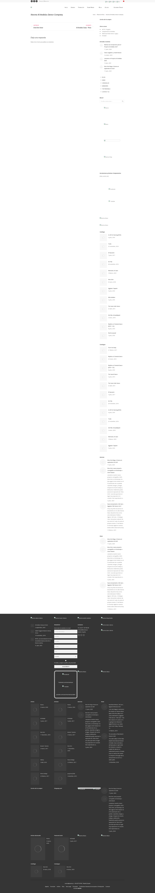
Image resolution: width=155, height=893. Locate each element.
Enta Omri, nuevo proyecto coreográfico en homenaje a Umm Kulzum (114, 470)
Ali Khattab (42, 718)
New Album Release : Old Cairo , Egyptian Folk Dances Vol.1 (116, 705)
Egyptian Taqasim (112, 288)
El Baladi (104, 35)
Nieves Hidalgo (43, 773)
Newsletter (46, 1)
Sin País (110, 261)
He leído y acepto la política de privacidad (65, 663)
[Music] (111, 1)
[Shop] (118, 1)
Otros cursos (103, 26)
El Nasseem (111, 253)
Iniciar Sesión (37, 42)
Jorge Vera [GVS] (71, 773)
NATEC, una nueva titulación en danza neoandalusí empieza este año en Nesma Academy (43, 641)
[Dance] (107, 1)
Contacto (41, 1)
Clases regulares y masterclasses (112, 52)
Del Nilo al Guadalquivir (114, 315)
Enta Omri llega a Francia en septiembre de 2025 (111, 67)
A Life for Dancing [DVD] (114, 235)
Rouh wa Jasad (112, 333)
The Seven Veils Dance (114, 306)
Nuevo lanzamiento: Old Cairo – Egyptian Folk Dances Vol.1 (115, 505)
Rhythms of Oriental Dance (115, 356)
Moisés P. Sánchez (44, 746)
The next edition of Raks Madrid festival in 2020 (116, 735)
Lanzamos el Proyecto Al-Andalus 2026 (113, 59)
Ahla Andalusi (111, 297)
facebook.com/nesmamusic (112, 197)
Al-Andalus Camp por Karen (41, 625)
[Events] (115, 1)
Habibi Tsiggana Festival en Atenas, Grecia (43, 632)
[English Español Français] (65, 657)
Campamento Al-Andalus (108, 31)
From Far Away (112, 347)
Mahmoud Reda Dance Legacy (110, 33)
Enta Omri (110, 279)
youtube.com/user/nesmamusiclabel (112, 209)
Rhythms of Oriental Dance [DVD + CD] (115, 325)
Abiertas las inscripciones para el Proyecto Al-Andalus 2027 (112, 46)
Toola (109, 244)
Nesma (42, 704)
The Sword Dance (113, 374)
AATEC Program (106, 29)
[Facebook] (112, 191)
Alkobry (42, 760)
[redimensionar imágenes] (101, 45)
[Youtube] (112, 203)
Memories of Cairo (113, 270)
